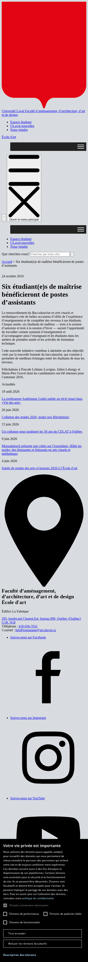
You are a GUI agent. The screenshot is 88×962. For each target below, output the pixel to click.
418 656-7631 (28, 626)
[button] (19, 955)
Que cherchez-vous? (15, 254)
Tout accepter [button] (17, 933)
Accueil (7, 261)
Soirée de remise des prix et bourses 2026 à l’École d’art (39, 468)
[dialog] (44, 900)
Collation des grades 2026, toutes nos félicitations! (35, 417)
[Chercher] (4, 218)
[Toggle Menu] (80, 147)
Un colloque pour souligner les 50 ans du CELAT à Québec (42, 431)
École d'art (9, 137)
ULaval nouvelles (22, 126)
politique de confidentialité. (38, 898)
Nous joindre (19, 130)
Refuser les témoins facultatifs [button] (27, 943)
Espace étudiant (20, 122)
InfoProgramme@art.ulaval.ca (35, 630)
